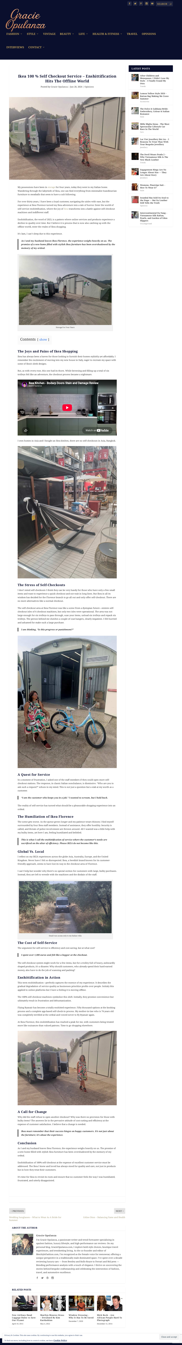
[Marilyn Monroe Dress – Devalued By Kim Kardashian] (53, 1303)
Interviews (15, 47)
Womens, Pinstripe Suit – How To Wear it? (152, 186)
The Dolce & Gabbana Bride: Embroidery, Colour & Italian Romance (154, 111)
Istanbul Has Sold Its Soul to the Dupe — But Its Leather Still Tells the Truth (154, 200)
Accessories (144, 101)
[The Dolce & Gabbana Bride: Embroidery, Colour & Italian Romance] (135, 110)
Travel (132, 34)
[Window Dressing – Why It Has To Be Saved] (81, 1303)
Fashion (12, 34)
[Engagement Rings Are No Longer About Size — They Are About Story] (135, 171)
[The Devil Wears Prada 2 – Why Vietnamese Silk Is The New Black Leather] (135, 156)
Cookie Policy (60, 1340)
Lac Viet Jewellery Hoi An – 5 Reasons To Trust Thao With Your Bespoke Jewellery (154, 142)
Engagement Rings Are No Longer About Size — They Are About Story (153, 172)
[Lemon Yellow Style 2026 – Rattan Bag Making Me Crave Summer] (135, 95)
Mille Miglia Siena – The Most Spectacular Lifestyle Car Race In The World (154, 126)
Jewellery (144, 147)
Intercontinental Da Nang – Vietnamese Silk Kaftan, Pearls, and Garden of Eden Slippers (153, 217)
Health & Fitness (106, 34)
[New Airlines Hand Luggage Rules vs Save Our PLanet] (24, 1303)
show (43, 339)
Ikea (66, 208)
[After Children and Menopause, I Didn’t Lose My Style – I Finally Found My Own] (135, 77)
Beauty (65, 34)
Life (82, 34)
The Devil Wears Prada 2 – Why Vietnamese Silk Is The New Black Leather (154, 157)
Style (31, 34)
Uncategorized (146, 223)
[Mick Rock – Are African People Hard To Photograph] (109, 1303)
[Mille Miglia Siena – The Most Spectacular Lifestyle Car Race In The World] (135, 125)
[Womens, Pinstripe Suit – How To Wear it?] (135, 187)
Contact (35, 47)
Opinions (149, 34)
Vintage (49, 34)
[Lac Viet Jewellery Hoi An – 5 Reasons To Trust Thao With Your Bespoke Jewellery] (135, 141)
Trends (143, 86)
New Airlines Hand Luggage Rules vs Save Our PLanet (24, 1318)
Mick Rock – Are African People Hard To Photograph (109, 1318)
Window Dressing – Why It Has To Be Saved (81, 1316)
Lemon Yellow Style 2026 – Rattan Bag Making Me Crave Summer (154, 96)
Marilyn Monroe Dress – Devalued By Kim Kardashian (52, 1318)
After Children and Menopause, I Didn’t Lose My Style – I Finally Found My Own (154, 79)
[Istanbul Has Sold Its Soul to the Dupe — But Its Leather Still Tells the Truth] (135, 199)
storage (51, 187)
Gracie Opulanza (59, 86)
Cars (142, 132)
